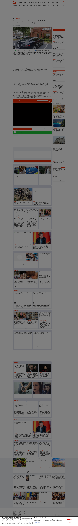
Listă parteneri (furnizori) (37, 522)
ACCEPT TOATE (70, 519)
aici (29, 522)
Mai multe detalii (30, 519)
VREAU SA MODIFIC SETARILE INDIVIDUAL (70, 522)
